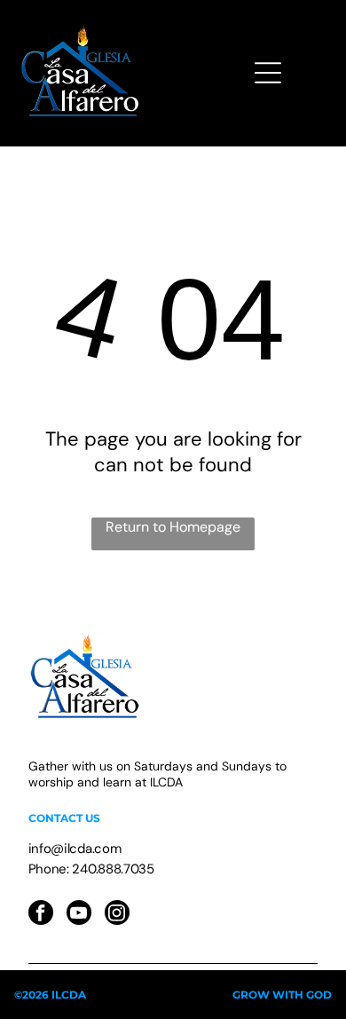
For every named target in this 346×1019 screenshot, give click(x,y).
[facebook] (40, 914)
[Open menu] (268, 72)
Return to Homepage (173, 526)
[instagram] (117, 914)
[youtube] (79, 914)
